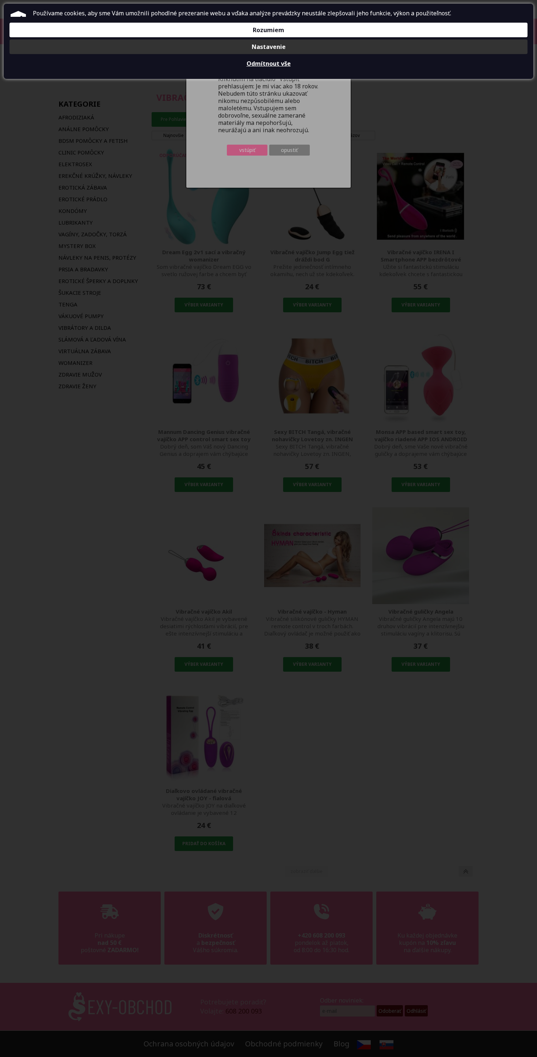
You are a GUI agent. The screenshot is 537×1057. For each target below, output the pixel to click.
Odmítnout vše (269, 64)
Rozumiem (268, 30)
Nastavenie (269, 47)
